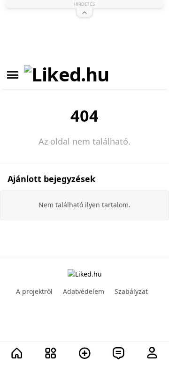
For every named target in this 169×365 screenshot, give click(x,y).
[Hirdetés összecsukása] (84, 12)
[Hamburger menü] (12, 75)
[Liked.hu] (66, 75)
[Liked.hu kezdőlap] (85, 273)
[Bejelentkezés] (152, 353)
